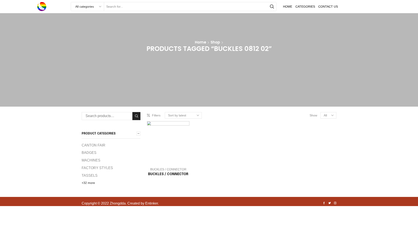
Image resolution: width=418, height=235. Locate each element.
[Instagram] (335, 203)
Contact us (328, 6)
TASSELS (90, 175)
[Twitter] (329, 203)
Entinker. (152, 203)
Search (136, 116)
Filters (156, 115)
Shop (215, 42)
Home (287, 6)
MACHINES (91, 160)
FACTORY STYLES (97, 168)
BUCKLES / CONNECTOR (168, 169)
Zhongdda (118, 203)
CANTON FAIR (93, 145)
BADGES (89, 152)
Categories (305, 6)
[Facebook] (324, 203)
